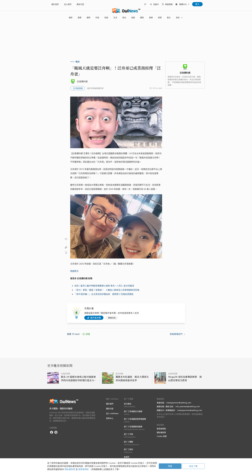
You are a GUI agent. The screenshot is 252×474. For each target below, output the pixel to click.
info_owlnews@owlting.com (187, 406)
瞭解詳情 (112, 318)
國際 (88, 17)
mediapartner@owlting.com (178, 402)
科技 (97, 17)
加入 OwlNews (112, 413)
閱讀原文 (74, 271)
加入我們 (67, 4)
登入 (197, 4)
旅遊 (133, 17)
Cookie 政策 (162, 436)
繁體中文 (183, 4)
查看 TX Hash (73, 334)
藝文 (169, 17)
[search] (145, 4)
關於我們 (55, 4)
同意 (170, 466)
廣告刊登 (80, 4)
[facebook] (51, 432)
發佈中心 (109, 418)
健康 (79, 17)
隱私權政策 (161, 432)
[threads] (55, 432)
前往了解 (193, 466)
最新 (70, 17)
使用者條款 (161, 428)
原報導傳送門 (176, 334)
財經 (106, 17)
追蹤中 (156, 4)
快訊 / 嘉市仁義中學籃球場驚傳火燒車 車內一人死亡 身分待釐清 (104, 285)
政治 (124, 17)
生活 (115, 17)
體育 (142, 17)
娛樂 (151, 17)
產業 (160, 17)
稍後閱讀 (168, 4)
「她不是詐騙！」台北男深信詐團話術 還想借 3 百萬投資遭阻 (103, 294)
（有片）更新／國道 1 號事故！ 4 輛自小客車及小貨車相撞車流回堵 (106, 289)
